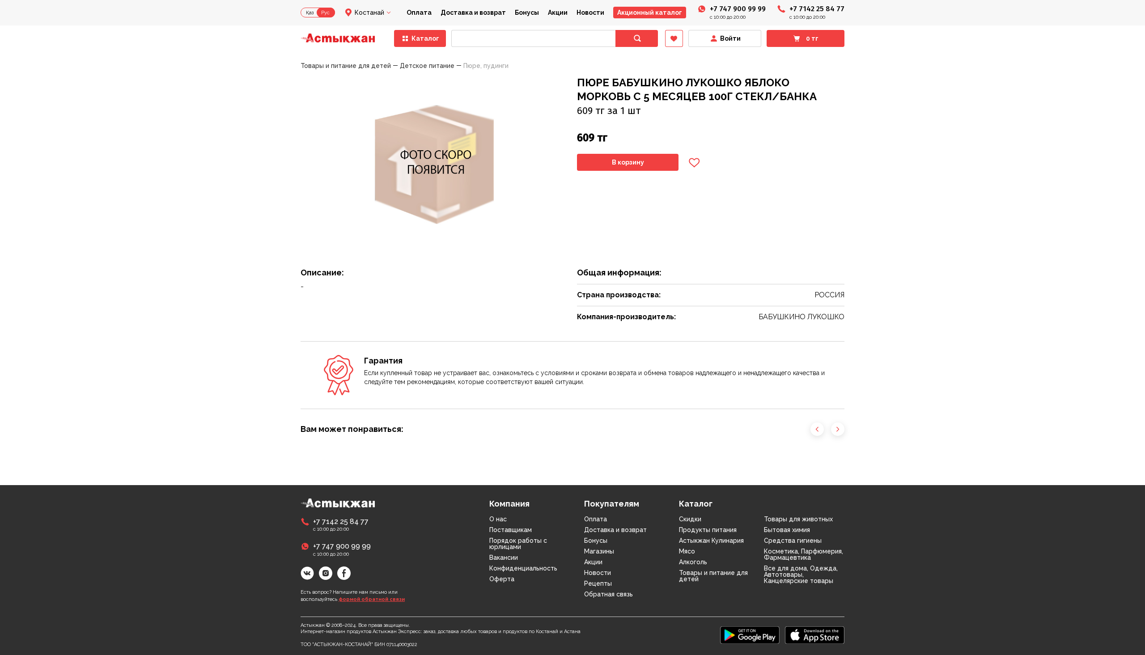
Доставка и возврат (473, 12)
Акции (558, 12)
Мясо (687, 551)
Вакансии (503, 557)
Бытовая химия (787, 530)
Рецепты (598, 583)
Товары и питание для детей (713, 576)
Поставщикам (510, 530)
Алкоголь (693, 562)
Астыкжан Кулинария (711, 540)
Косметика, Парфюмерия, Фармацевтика (803, 554)
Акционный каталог (649, 12)
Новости (590, 12)
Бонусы (527, 12)
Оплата (419, 12)
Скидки (690, 519)
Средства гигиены (793, 540)
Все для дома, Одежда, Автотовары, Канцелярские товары (801, 574)
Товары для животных (798, 519)
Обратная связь (608, 594)
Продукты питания (708, 530)
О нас (498, 519)
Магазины (599, 551)
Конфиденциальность (523, 568)
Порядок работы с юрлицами (518, 543)
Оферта (501, 579)
